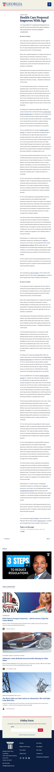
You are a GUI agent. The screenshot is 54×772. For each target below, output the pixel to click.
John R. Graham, (34, 272)
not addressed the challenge (27, 245)
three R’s (45, 240)
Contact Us (39, 753)
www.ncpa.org (41, 275)
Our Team (39, 750)
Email (12, 727)
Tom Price (23, 529)
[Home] (12, 4)
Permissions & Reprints (42, 757)
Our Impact (39, 746)
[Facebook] (20, 758)
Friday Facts (22, 753)
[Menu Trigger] (49, 4)
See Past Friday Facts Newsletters (27, 735)
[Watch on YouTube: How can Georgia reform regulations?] (27, 565)
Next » (48, 539)
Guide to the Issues (24, 746)
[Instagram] (26, 758)
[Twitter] (23, 758)
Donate (21, 743)
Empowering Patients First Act (36, 529)
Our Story (39, 743)
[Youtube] (29, 758)
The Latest (22, 750)
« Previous (7, 539)
